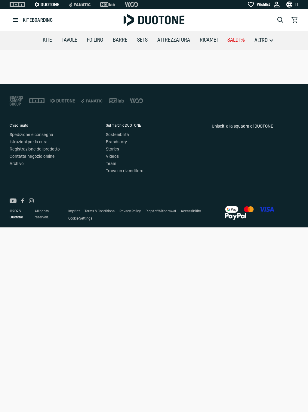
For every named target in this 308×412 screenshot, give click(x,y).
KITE (47, 40)
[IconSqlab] (107, 4)
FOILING (95, 40)
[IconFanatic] (80, 4)
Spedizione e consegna (31, 135)
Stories (112, 149)
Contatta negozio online (32, 156)
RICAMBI (209, 40)
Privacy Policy (130, 211)
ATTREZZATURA (173, 40)
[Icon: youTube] (13, 200)
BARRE (120, 40)
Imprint (74, 211)
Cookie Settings (80, 218)
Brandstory (116, 142)
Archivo (17, 164)
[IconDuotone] (47, 4)
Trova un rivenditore (124, 171)
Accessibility (191, 211)
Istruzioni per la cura (29, 142)
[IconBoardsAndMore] (16, 101)
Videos (112, 156)
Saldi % (236, 40)
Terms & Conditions (100, 211)
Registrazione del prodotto (35, 149)
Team (111, 164)
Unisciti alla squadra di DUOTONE (242, 126)
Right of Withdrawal (161, 211)
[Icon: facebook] (22, 200)
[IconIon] (17, 4)
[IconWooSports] (131, 4)
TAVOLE (69, 40)
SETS (142, 40)
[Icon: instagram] (31, 200)
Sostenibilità (117, 135)
